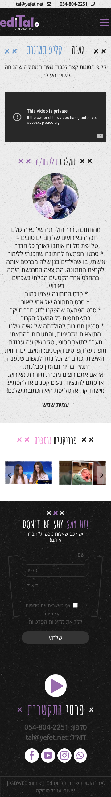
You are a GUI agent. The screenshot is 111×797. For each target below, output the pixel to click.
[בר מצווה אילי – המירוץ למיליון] (28, 472)
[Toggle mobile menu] (105, 22)
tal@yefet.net (47, 737)
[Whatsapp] (80, 755)
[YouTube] (48, 755)
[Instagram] (64, 755)
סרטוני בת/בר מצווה (28, 478)
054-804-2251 (46, 726)
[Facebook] (32, 755)
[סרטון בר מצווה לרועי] (82, 472)
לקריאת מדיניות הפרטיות (55, 621)
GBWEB (18, 783)
